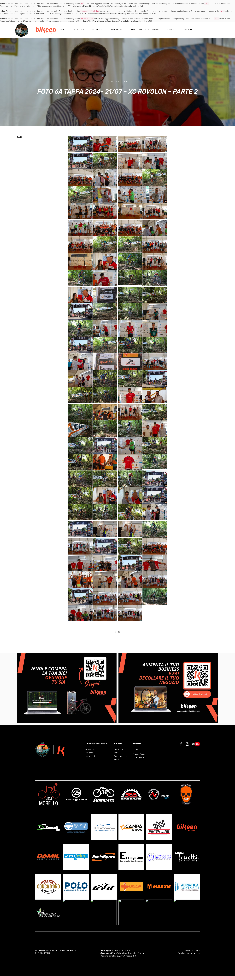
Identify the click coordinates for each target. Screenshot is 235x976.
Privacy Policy (139, 754)
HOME (62, 30)
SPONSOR (171, 30)
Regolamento (90, 756)
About (116, 759)
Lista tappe (89, 749)
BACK (19, 137)
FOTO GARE (97, 30)
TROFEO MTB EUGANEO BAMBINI (145, 30)
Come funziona (120, 756)
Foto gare (88, 753)
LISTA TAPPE (78, 30)
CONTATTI (187, 30)
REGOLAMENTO (116, 30)
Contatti (136, 749)
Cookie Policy (138, 757)
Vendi (116, 753)
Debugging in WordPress (9, 6)
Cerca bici (118, 749)
